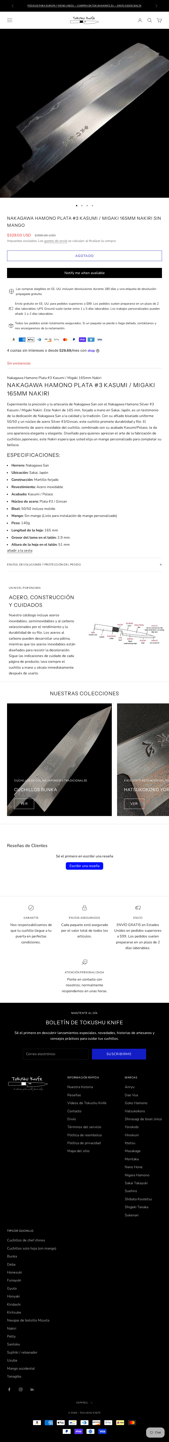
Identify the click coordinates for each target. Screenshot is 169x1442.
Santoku (13, 1344)
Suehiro (131, 1191)
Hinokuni (132, 1135)
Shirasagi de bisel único (143, 1119)
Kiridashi (14, 1304)
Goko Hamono (136, 1103)
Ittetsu (130, 1143)
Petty (11, 1336)
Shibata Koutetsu (138, 1199)
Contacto (74, 1111)
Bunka (12, 1256)
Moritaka (132, 1159)
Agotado (84, 256)
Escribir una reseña (84, 866)
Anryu (129, 1087)
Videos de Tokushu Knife (87, 1103)
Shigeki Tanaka (136, 1207)
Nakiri (11, 1328)
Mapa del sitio (78, 1151)
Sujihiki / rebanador (22, 1352)
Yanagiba (14, 1376)
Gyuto (12, 1288)
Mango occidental (21, 1368)
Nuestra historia (80, 1087)
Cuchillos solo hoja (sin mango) (31, 1248)
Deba (11, 1264)
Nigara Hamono (137, 1175)
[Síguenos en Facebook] (9, 1389)
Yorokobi (132, 1127)
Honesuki (14, 1272)
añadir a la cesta (19, 550)
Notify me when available (84, 273)
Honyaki (13, 1296)
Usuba (12, 1360)
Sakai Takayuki (136, 1183)
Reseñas (74, 1095)
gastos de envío (55, 241)
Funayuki (14, 1280)
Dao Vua (131, 1095)
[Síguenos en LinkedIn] (32, 1389)
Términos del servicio (84, 1127)
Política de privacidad (84, 1143)
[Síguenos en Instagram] (20, 1389)
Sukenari (132, 1215)
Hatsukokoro (135, 1111)
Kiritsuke (14, 1312)
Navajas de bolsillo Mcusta (28, 1320)
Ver (24, 804)
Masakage (133, 1151)
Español (82, 1402)
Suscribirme (119, 1054)
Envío (71, 1119)
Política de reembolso (84, 1135)
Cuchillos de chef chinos (26, 1240)
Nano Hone (134, 1167)
